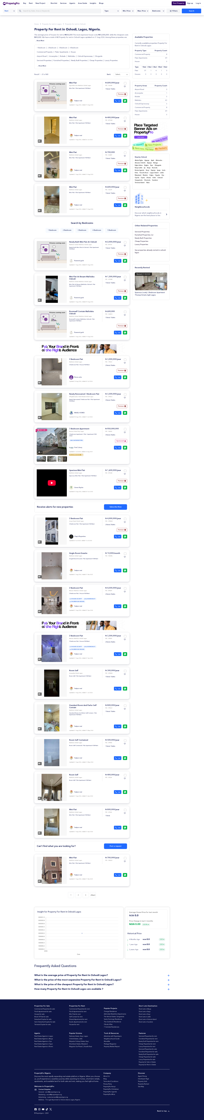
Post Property (178, 3)
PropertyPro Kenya (109, 1086)
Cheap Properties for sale (147, 1057)
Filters (175, 11)
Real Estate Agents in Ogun (43, 1044)
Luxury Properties (111, 60)
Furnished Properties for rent (148, 1039)
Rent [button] (31, 3)
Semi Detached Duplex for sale (44, 1022)
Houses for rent (74, 1024)
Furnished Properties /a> (144, 235)
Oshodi (160, 177)
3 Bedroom (63, 48)
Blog (105, 1079)
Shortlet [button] (54, 3)
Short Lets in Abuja (145, 1009)
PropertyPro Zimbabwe (111, 1089)
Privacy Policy (107, 1084)
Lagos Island (154, 172)
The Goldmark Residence (112, 1022)
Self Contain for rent (76, 1017)
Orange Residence (110, 1011)
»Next (93, 895)
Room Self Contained (78, 740)
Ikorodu (154, 168)
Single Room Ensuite (78, 553)
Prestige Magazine (110, 1044)
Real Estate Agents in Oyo (43, 1041)
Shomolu (147, 180)
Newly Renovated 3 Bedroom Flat (84, 394)
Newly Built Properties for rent (148, 1041)
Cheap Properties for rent (147, 1044)
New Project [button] (40, 3)
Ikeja (148, 168)
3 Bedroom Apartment (79, 429)
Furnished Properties (61, 60)
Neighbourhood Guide (111, 1039)
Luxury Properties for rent (147, 1046)
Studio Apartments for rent (78, 1022)
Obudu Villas (108, 1024)
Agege (146, 160)
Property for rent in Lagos (52, 24)
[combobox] (9, 11)
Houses (137, 74)
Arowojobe (53, 56)
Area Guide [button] (82, 3)
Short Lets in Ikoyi (144, 1014)
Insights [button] (93, 3)
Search (191, 11)
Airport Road (42, 56)
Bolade (63, 56)
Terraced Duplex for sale (42, 1024)
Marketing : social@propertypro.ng (50, 1094)
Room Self (73, 671)
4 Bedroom (74, 48)
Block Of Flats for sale (41, 1017)
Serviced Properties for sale (148, 1049)
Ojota (143, 177)
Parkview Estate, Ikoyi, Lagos (78, 1036)
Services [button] (63, 3)
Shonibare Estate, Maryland (78, 1044)
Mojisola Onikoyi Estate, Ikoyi (79, 1041)
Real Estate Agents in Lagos (43, 1036)
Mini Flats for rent (75, 1014)
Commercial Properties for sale (44, 1009)
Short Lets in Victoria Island (147, 1019)
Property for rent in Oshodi (75, 24)
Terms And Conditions (110, 1081)
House (73, 52)
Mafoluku (72, 56)
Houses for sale (39, 1014)
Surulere (155, 180)
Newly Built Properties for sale (148, 1054)
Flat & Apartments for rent (77, 1011)
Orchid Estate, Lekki (75, 1039)
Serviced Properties (44, 60)
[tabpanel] (52, 130)
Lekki (162, 172)
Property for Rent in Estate (147, 1064)
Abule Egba (139, 160)
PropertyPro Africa (109, 1094)
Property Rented (143, 1084)
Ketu (136, 172)
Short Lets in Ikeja (144, 1011)
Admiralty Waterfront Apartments (115, 1014)
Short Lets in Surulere (146, 1022)
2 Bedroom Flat (76, 359)
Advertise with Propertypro (113, 1036)
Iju (144, 168)
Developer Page (143, 1079)
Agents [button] (72, 3)
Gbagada (158, 165)
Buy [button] (24, 3)
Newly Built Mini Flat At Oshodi (83, 242)
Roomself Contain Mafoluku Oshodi (80, 319)
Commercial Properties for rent (79, 1009)
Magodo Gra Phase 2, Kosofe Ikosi (80, 1046)
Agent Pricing (142, 1076)
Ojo (163, 175)
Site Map (141, 1086)
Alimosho (159, 160)
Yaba (147, 182)
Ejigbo (146, 165)
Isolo (163, 170)
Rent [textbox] (6, 11)
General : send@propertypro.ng (49, 1092)
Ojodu (137, 177)
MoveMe (107, 1041)
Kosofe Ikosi (144, 172)
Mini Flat (73, 83)
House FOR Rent (85, 364)
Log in (198, 3)
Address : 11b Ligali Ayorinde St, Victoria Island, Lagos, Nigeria (59, 1100)
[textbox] (111, 11)
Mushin (145, 175)
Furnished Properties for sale (148, 1052)
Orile (154, 177)
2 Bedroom (52, 48)
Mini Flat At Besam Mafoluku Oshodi (80, 284)
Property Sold (142, 1081)
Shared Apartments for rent (78, 1019)
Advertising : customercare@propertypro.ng (53, 1097)
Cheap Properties (96, 60)
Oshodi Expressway (85, 56)
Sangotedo (139, 180)
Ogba (151, 175)
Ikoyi (147, 170)
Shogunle (98, 56)
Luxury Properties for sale (147, 1059)
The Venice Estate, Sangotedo (114, 1016)
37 (145, 70)
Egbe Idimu (139, 165)
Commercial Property (45, 52)
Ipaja (158, 170)
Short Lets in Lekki (145, 1017)
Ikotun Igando (139, 170)
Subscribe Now (115, 507)
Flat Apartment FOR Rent (83, 88)
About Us (106, 1076)
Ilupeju (153, 170)
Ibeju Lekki (138, 168)
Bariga (155, 163)
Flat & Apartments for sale (43, 1011)
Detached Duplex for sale (42, 1019)
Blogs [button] (101, 3)
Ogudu (157, 175)
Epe (151, 165)
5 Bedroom (111, 230)
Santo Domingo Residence (113, 1019)
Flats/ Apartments (62, 52)
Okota (148, 177)
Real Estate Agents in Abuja (43, 1039)
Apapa (149, 163)
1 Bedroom (41, 48)
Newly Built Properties (79, 60)
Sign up (190, 3)
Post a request (115, 846)
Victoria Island (139, 182)
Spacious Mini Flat (77, 470)
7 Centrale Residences (111, 1027)
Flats (136, 70)
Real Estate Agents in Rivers (43, 1046)
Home (36, 24)
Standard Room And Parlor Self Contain (81, 713)
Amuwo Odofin (140, 163)
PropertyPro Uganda (110, 1092)
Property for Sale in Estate (147, 1062)
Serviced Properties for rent (148, 1036)
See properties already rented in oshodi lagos (150, 251)
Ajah (152, 160)
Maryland (138, 175)
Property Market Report (112, 1046)
